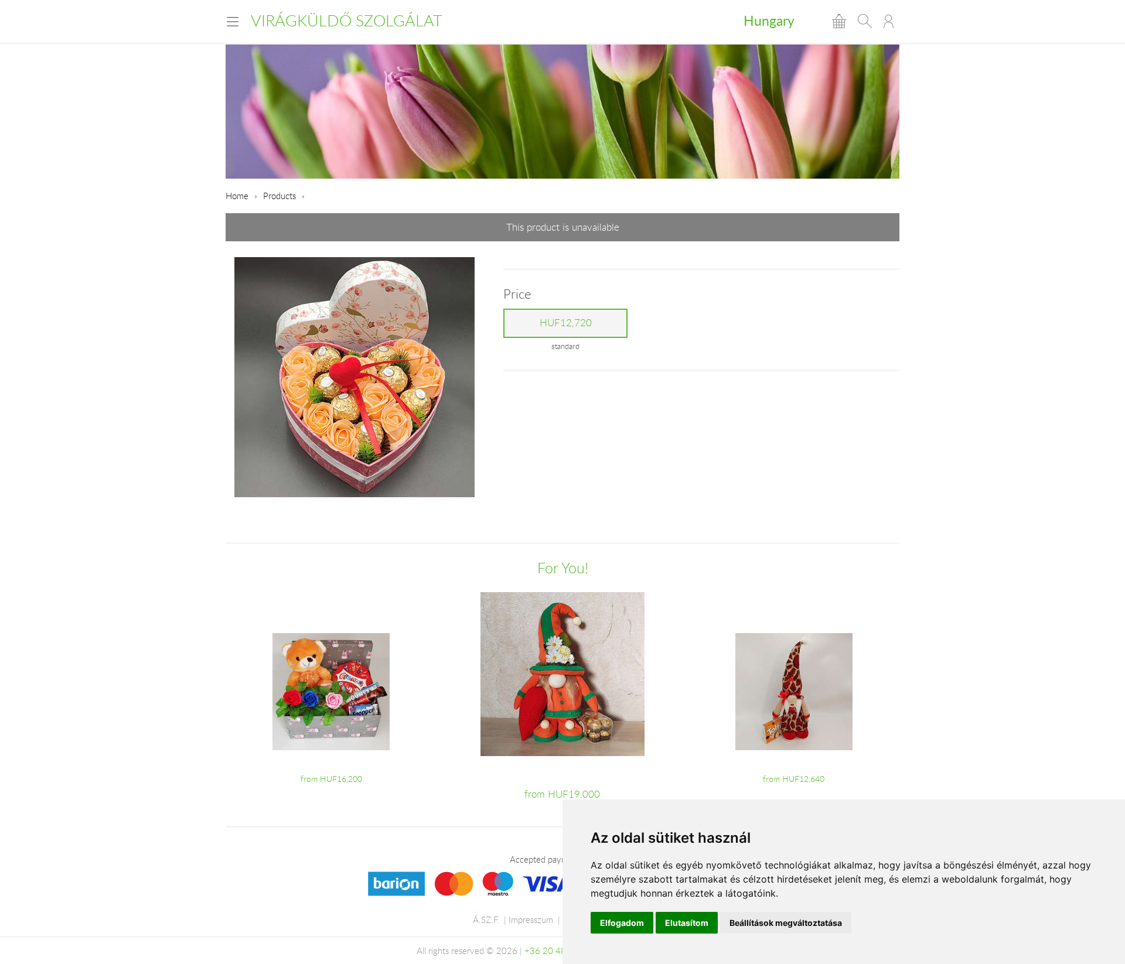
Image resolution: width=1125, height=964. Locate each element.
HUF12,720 (566, 322)
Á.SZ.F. (486, 919)
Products (279, 195)
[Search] (865, 21)
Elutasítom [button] (686, 923)
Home (237, 195)
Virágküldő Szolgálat (346, 20)
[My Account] (889, 21)
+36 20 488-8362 (560, 950)
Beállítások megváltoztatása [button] (785, 923)
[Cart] (839, 21)
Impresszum (531, 919)
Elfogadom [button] (622, 923)
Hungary (769, 20)
